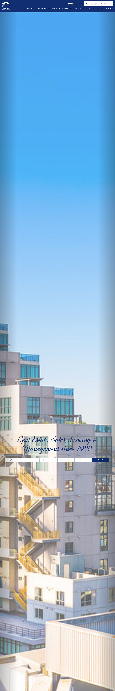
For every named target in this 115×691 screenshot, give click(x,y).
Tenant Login (92, 4)
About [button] (29, 8)
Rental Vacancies (42, 8)
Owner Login (107, 4)
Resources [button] (96, 8)
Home (22, 8)
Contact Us (108, 8)
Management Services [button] (61, 8)
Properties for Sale (82, 8)
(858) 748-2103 (74, 3)
